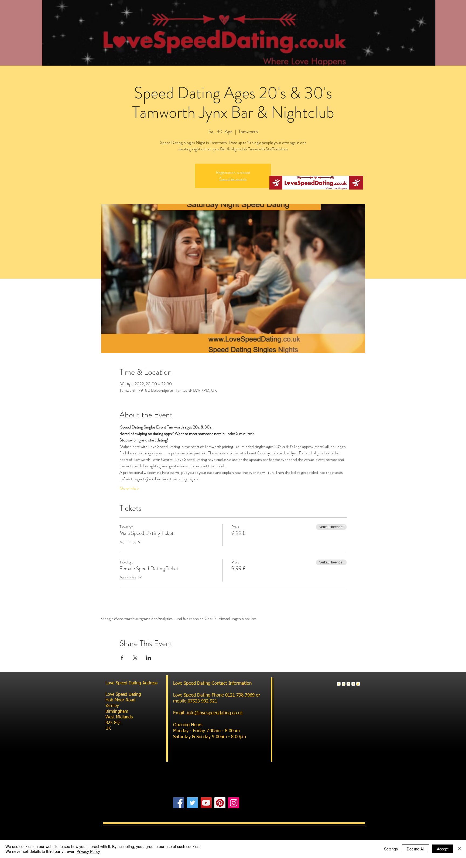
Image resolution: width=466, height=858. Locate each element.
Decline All (415, 849)
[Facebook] (178, 802)
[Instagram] (233, 802)
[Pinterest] (219, 802)
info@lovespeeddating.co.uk (214, 713)
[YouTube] (206, 802)
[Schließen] (459, 849)
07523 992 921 (202, 701)
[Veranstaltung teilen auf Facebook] (122, 658)
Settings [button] (391, 849)
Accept (442, 849)
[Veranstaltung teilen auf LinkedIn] (148, 658)
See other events (233, 179)
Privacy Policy (88, 851)
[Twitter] (192, 802)
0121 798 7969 (240, 695)
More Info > (129, 488)
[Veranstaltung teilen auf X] (135, 658)
